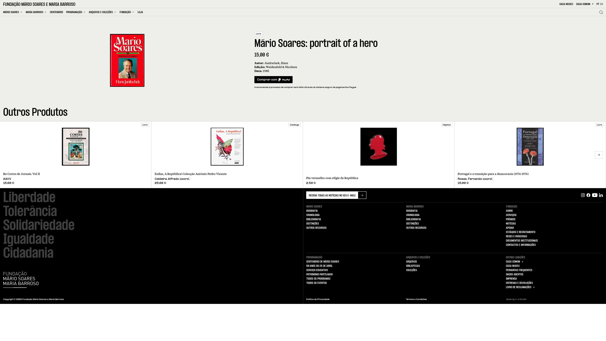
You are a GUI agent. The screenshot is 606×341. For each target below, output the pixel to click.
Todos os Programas (318, 278)
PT (598, 4)
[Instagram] (583, 195)
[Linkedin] (601, 195)
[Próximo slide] (599, 155)
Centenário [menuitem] (56, 12)
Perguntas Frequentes (519, 270)
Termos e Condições (416, 299)
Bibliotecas (413, 266)
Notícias (511, 223)
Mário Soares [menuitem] (11, 12)
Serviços (511, 215)
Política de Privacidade (318, 299)
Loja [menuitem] (140, 12)
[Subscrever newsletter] (362, 195)
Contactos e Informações (521, 245)
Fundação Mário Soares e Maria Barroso (39, 5)
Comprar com (267, 80)
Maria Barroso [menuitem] (34, 12)
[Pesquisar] (601, 12)
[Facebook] (588, 195)
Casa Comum (583, 4)
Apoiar (510, 228)
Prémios (510, 219)
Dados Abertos (514, 274)
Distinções (312, 223)
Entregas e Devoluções (519, 283)
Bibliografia (313, 219)
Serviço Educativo (317, 270)
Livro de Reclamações (518, 287)
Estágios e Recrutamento (520, 232)
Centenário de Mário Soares (322, 261)
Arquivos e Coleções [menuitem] (101, 12)
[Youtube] (594, 195)
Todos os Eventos (316, 283)
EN (601, 4)
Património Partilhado (319, 274)
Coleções (411, 270)
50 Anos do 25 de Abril (319, 266)
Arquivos (411, 261)
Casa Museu (566, 4)
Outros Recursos (316, 228)
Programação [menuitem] (74, 12)
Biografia (312, 210)
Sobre (509, 210)
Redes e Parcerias (516, 236)
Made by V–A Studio (516, 299)
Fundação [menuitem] (125, 12)
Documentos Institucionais (522, 240)
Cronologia (313, 215)
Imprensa (511, 278)
